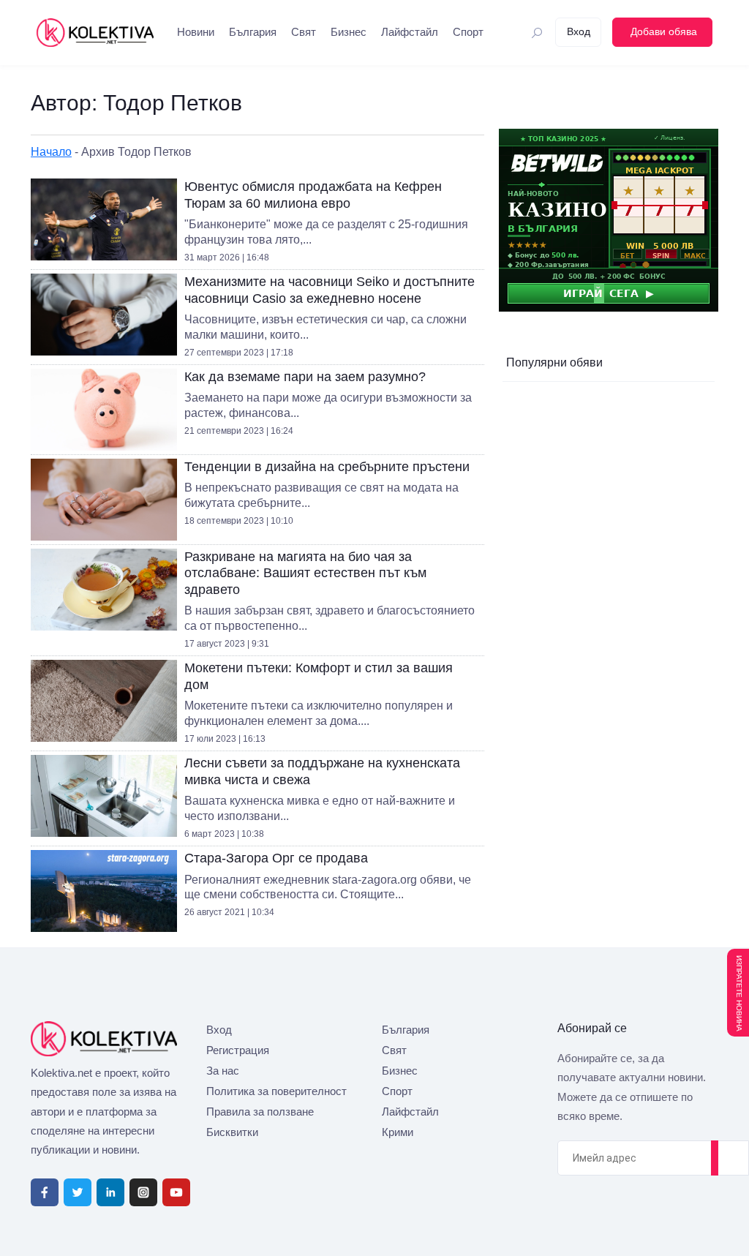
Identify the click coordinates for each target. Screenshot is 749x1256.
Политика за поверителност (276, 1091)
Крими (397, 1132)
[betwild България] (608, 219)
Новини (195, 32)
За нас (222, 1070)
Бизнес (348, 32)
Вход (219, 1029)
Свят (303, 32)
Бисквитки (232, 1132)
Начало (51, 152)
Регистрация (237, 1050)
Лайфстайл (409, 32)
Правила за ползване (260, 1111)
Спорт (468, 32)
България (252, 32)
